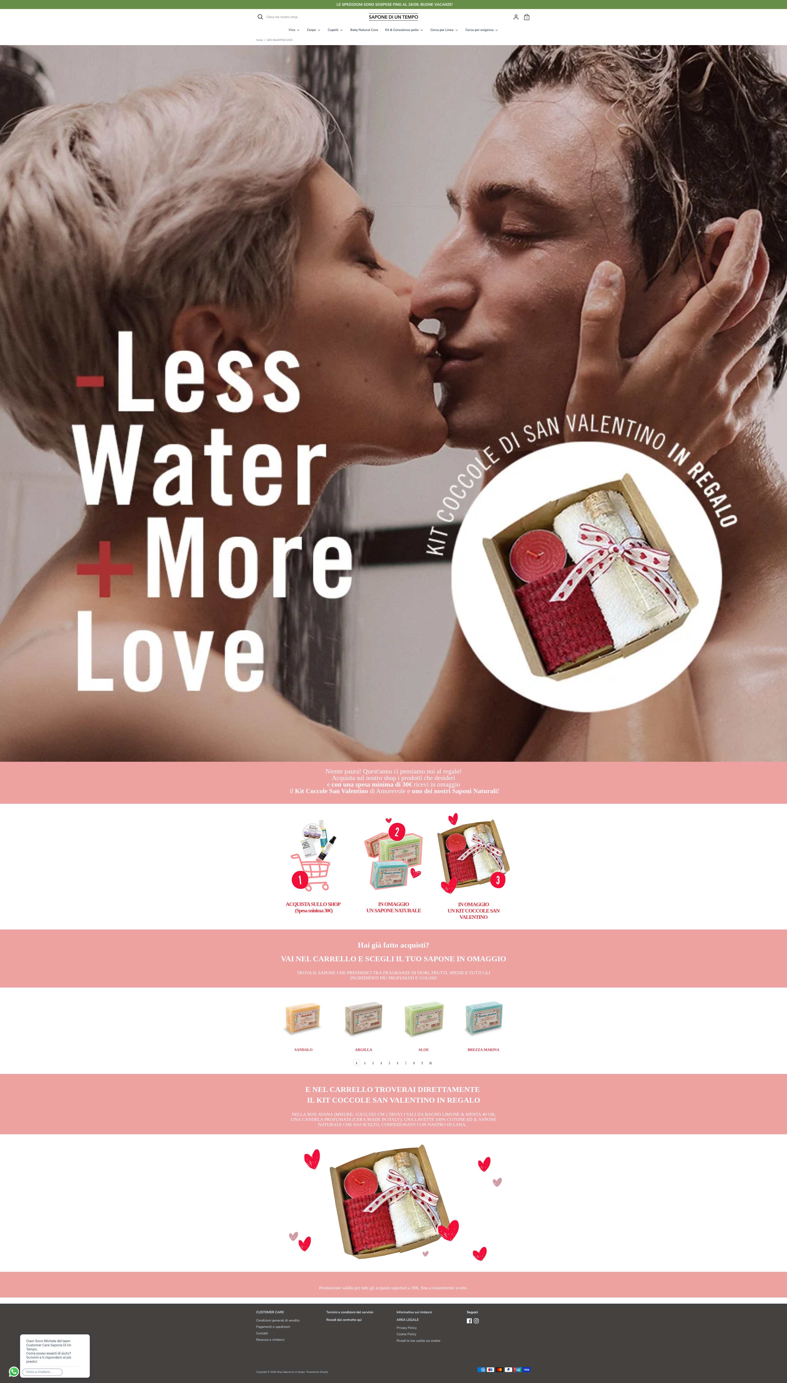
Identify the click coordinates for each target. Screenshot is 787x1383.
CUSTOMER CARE (270, 1312)
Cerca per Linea (442, 30)
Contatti (262, 1333)
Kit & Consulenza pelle (402, 30)
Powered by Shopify (317, 1372)
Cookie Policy (406, 1334)
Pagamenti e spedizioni (273, 1327)
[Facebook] (469, 1320)
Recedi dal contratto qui (344, 1320)
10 (430, 1062)
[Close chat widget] (73, 1329)
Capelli (333, 30)
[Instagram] (476, 1320)
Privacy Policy (407, 1328)
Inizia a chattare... (39, 1372)
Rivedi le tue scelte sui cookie (418, 1340)
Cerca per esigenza (480, 30)
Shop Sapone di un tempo (291, 1372)
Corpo (312, 30)
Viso (292, 30)
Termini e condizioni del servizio (349, 1312)
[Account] (516, 15)
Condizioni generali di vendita (277, 1320)
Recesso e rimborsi (270, 1339)
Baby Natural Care (364, 30)
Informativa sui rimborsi (414, 1312)
